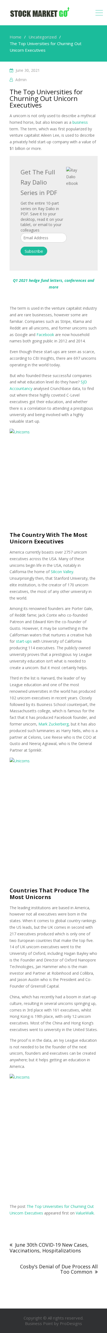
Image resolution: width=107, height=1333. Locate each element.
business (80, 122)
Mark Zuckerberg (53, 724)
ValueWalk (85, 1213)
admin (21, 79)
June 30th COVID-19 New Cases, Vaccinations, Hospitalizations (49, 1247)
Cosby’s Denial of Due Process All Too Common (59, 1269)
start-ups (24, 641)
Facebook (45, 334)
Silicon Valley (62, 571)
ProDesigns (71, 1323)
